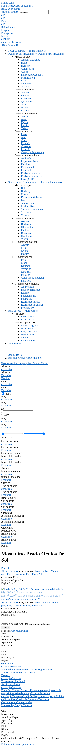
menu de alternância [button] (11, 42)
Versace (25, 86)
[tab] (34, 368)
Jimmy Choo (27, 203)
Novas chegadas (29, 325)
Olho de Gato (28, 227)
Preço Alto (37, 574)
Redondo (26, 98)
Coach (24, 71)
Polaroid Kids (28, 340)
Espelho (25, 164)
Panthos (25, 95)
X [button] (2, 11)
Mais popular (28, 328)
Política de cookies (27, 669)
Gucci (24, 200)
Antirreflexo (27, 158)
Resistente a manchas (32, 176)
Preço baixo (13, 574)
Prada (24, 80)
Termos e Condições (22, 696)
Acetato (25, 116)
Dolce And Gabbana (32, 74)
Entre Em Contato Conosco (15, 690)
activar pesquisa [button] (24, 5)
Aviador (25, 92)
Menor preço (27, 334)
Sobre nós (6, 669)
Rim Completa (9, 497)
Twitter (24, 630)
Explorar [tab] (5, 675)
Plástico (25, 125)
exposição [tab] (6, 666)
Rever (15, 669)
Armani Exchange (30, 59)
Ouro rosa (26, 271)
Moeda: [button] (5, 36)
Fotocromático (28, 167)
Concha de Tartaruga (12, 453)
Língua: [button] (5, 30)
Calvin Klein (27, 68)
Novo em (40, 571)
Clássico (6, 482)
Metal (24, 119)
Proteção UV (28, 179)
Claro (24, 140)
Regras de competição (44, 696)
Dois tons (26, 280)
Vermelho (26, 268)
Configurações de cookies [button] (22, 672)
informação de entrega (19, 693)
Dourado (25, 143)
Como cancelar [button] (24, 702)
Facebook (15, 630)
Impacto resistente (30, 161)
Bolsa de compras (10, 8)
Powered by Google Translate (16, 705)
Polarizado (26, 170)
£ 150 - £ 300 (28, 319)
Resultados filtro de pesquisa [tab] (17, 363)
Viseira (24, 104)
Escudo (25, 110)
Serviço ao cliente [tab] (10, 684)
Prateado (25, 149)
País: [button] (3, 21)
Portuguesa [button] (7, 33)
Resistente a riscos (30, 173)
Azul (23, 137)
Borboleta (26, 224)
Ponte (5, 545)
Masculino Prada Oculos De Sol (24, 357)
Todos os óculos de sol (13, 681)
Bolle (24, 62)
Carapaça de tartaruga (32, 152)
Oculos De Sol (15, 354)
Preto (24, 134)
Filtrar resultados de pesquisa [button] (17, 744)
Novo (48, 571)
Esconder (6, 375)
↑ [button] (33, 744)
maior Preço (25, 574)
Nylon (24, 122)
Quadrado (26, 101)
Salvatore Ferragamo (32, 209)
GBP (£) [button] (5, 39)
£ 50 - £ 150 (27, 316)
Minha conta (7, 2)
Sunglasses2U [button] (10, 11)
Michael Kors (28, 77)
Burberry (26, 65)
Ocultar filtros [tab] (40, 363)
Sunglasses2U (8, 5)
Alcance (5, 571)
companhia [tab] (7, 663)
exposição (6, 369)
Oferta (24, 337)
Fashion (5, 378)
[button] (34, 15)
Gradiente (7, 527)
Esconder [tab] (16, 666)
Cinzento (26, 146)
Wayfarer (26, 107)
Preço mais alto (29, 331)
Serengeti (26, 83)
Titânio (24, 128)
